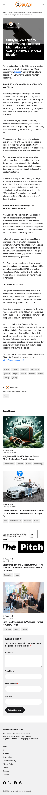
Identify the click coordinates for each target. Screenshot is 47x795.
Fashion (20, 464)
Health (16, 629)
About (5, 750)
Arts (5, 521)
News (6, 396)
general (7, 374)
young (14, 378)
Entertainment (15, 521)
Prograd (17, 72)
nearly (23, 374)
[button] (4, 4)
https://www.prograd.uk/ (13, 360)
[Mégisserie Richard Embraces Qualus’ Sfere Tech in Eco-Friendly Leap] (23, 432)
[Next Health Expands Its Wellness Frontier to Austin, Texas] (23, 597)
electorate (35, 369)
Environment (8, 464)
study (40, 374)
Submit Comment (15, 710)
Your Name (10, 671)
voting (6, 378)
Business (7, 629)
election (24, 369)
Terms (5, 768)
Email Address (11, 684)
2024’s (6, 369)
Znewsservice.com (13, 729)
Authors (6, 754)
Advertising (7, 757)
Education (7, 575)
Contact (6, 774)
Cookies (6, 771)
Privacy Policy (8, 764)
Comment (9, 653)
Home (4, 12)
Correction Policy (9, 761)
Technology (38, 464)
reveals (32, 374)
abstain (15, 369)
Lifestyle (27, 521)
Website (8, 696)
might (15, 374)
